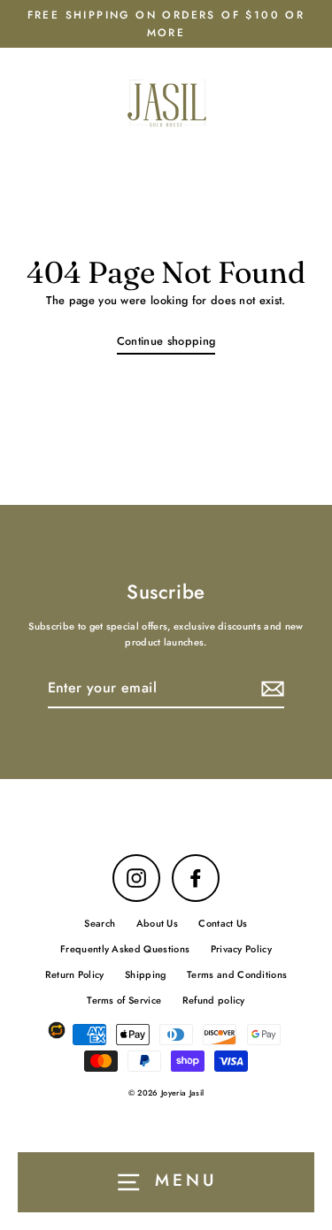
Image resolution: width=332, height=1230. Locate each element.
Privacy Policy (241, 949)
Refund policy (213, 1000)
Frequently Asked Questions (124, 949)
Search (99, 923)
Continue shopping (166, 340)
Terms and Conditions (237, 974)
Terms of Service (124, 1000)
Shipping (145, 974)
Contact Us (222, 923)
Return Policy (74, 974)
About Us (157, 923)
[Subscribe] (270, 688)
